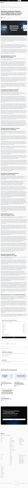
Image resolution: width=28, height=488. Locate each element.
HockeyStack (2, 469)
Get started (14, 337)
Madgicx (2, 477)
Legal (14, 481)
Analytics (11, 445)
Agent (10, 451)
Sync (1, 441)
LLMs (18, 485)
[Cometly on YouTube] (23, 483)
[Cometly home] (3, 2)
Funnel (1, 470)
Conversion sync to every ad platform (6, 335)
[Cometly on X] (22, 483)
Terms (16, 481)
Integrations (11, 457)
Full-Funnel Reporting (21, 441)
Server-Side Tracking (12, 440)
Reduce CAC (20, 442)
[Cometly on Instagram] (25, 483)
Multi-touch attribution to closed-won (6, 333)
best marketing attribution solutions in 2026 (11, 287)
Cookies (18, 482)
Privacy (18, 481)
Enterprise (11, 458)
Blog (1, 456)
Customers (11, 456)
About (10, 455)
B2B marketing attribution (8, 125)
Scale (1, 442)
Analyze (2, 440)
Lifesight (2, 471)
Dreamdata (2, 468)
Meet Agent (19, 0)
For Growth (20, 443)
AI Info (10, 464)
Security (2, 458)
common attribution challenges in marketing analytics (16, 74)
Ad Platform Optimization (22, 440)
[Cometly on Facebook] (26, 483)
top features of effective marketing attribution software (13, 178)
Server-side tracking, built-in (5, 334)
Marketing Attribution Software (22, 455)
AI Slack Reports (21, 457)
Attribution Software (21, 458)
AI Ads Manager (11, 444)
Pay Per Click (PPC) (21, 456)
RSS (1, 457)
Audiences (11, 452)
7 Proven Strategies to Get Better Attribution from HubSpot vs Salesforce (6, 383)
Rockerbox (2, 467)
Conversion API (11, 442)
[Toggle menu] (26, 2)
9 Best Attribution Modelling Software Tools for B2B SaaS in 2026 (6, 398)
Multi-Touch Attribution (12, 441)
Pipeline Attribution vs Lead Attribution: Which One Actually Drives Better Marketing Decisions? (19, 383)
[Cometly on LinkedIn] (20, 483)
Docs (1, 455)
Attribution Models (3, 9)
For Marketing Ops (21, 444)
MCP (10, 443)
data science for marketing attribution (15, 203)
